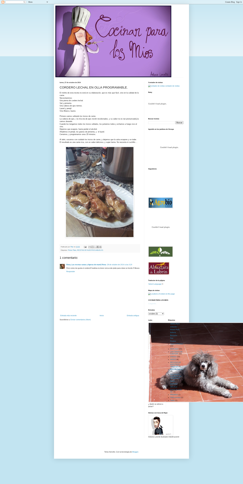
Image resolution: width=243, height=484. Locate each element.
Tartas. (172, 381)
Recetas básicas (176, 369)
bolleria (173, 332)
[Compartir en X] (95, 247)
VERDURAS (175, 324)
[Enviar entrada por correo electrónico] (85, 247)
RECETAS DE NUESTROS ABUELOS (90, 250)
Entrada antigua (133, 316)
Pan (171, 338)
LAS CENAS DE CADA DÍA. (176, 353)
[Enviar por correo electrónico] (89, 247)
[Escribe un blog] (92, 247)
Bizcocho (173, 335)
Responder (70, 272)
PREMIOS (174, 395)
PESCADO (174, 349)
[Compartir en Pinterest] (100, 247)
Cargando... (152, 304)
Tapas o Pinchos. (176, 344)
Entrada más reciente (68, 316)
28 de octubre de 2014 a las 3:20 (119, 265)
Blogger (135, 452)
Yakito (172, 400)
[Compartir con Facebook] (97, 247)
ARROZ (173, 359)
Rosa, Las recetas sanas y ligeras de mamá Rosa (86, 265)
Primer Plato (72, 250)
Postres (173, 341)
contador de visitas (172, 86)
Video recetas (175, 397)
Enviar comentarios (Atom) (80, 320)
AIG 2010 (173, 387)
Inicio (102, 316)
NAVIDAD (174, 384)
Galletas (173, 357)
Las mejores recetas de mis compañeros (175, 376)
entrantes (173, 327)
